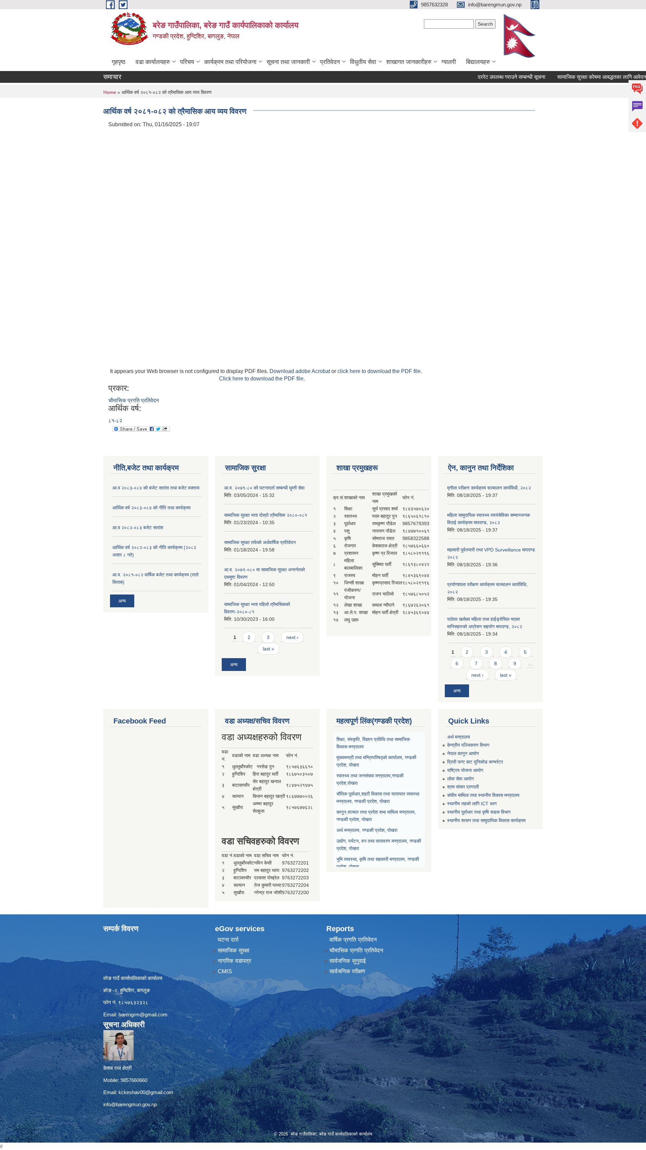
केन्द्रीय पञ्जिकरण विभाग (468, 745)
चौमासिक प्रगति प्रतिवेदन (133, 400)
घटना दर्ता (228, 940)
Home (109, 92)
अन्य (122, 601)
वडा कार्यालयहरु (153, 62)
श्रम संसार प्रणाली (463, 786)
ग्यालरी (448, 62)
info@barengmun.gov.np (130, 1104)
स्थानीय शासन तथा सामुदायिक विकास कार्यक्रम (486, 820)
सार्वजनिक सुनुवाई (347, 961)
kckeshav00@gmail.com (145, 1092)
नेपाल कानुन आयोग (463, 753)
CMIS (225, 971)
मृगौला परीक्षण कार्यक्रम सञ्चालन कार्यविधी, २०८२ (489, 488)
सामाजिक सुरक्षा (233, 950)
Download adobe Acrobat (300, 371)
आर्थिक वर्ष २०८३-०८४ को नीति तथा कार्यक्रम (151, 507)
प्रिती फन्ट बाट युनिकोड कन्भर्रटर (475, 762)
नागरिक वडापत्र (234, 961)
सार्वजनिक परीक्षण (347, 971)
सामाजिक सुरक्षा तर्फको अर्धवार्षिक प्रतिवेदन (260, 542)
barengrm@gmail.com (143, 1014)
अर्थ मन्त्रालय (458, 737)
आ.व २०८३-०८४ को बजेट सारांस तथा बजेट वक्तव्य (156, 488)
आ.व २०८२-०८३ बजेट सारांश (137, 527)
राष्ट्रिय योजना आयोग (465, 770)
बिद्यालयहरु (478, 62)
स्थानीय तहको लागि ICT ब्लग (472, 803)
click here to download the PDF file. (379, 371)
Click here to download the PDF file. (262, 378)
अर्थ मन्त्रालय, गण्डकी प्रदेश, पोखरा (366, 830)
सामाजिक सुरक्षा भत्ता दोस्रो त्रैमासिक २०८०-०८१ (265, 515)
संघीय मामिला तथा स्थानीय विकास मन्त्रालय (483, 795)
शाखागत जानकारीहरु (408, 62)
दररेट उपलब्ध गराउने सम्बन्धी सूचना (487, 77)
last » (268, 648)
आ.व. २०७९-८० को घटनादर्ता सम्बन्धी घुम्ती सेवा (264, 488)
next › (292, 637)
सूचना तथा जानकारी (288, 62)
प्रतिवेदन (330, 62)
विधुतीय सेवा (363, 62)
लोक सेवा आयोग (460, 778)
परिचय (187, 62)
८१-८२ (115, 421)
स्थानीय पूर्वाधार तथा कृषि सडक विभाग (478, 812)
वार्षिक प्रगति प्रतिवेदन (353, 940)
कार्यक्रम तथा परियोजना (230, 62)
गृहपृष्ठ (118, 62)
